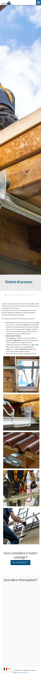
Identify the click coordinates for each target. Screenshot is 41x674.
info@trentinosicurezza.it (20, 672)
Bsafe (7, 322)
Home (9, 295)
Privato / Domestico (22, 295)
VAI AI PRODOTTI (20, 562)
